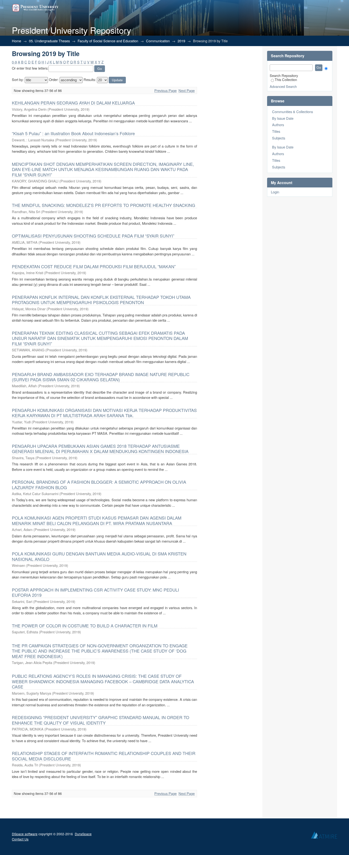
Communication (158, 40)
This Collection (286, 79)
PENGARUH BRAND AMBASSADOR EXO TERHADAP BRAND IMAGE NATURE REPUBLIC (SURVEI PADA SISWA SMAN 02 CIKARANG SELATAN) (100, 376)
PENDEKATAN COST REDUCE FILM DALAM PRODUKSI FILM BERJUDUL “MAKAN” (94, 266)
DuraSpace (83, 833)
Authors (278, 124)
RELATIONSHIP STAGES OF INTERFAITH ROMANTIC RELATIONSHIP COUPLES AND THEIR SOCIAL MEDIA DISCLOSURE (103, 755)
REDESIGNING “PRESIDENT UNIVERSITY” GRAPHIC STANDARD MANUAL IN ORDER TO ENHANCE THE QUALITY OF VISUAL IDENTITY (100, 720)
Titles (276, 131)
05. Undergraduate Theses (49, 40)
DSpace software (25, 833)
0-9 (14, 61)
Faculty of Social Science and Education (108, 40)
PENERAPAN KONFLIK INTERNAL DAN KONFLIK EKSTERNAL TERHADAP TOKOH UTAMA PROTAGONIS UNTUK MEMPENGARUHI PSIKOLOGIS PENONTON (101, 299)
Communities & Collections (292, 111)
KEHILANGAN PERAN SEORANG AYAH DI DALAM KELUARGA (73, 103)
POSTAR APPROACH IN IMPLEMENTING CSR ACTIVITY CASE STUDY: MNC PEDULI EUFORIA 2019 (95, 592)
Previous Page (165, 90)
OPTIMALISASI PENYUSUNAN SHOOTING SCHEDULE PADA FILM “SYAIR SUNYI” (93, 236)
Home (16, 40)
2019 (181, 40)
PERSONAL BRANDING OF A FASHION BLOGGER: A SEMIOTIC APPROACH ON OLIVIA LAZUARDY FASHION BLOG (99, 484)
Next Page (187, 90)
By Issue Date (282, 118)
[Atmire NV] (324, 836)
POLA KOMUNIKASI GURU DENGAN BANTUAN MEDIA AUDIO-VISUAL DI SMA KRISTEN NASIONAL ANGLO (99, 556)
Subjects (278, 137)
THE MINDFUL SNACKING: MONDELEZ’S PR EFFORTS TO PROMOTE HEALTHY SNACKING (103, 205)
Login (275, 191)
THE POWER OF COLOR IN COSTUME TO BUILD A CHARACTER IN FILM (84, 625)
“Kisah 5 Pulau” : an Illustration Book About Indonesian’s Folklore (73, 133)
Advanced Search (283, 86)
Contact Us (20, 839)
